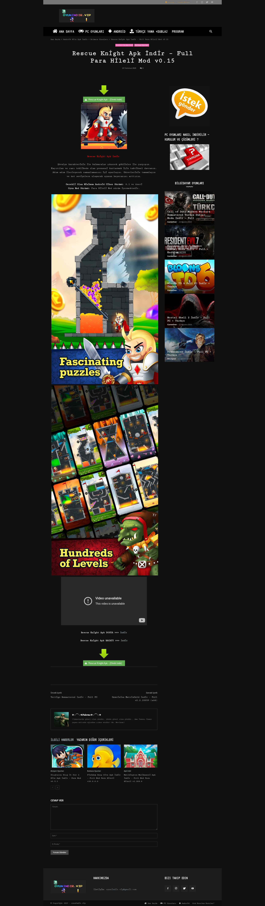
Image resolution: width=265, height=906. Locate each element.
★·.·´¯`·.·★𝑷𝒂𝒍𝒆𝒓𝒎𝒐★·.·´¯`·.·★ (86, 714)
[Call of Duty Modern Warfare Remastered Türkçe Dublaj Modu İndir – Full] (189, 208)
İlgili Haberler (62, 740)
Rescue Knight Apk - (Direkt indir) (105, 99)
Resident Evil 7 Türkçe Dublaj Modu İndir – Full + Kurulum (187, 249)
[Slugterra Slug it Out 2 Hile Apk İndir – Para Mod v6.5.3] (67, 756)
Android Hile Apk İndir (75, 39)
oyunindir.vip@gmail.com (121, 889)
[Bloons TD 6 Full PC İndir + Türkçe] (189, 276)
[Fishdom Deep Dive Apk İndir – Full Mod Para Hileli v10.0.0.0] (104, 756)
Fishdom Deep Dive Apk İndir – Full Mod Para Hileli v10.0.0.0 (104, 778)
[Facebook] (197, 2)
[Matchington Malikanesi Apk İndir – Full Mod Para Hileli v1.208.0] (140, 756)
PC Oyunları (94, 31)
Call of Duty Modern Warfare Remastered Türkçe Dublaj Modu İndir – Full (188, 215)
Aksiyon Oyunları (57, 771)
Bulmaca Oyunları (99, 39)
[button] (210, 31)
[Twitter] (207, 2)
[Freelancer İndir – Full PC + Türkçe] (189, 345)
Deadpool (171, 359)
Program (178, 31)
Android (118, 31)
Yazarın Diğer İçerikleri (95, 740)
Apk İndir (127, 771)
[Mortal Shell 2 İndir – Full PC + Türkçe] (189, 311)
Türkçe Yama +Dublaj (151, 31)
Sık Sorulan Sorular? (203, 903)
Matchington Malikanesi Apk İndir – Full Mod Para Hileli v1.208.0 (140, 778)
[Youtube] (212, 2)
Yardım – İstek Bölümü (178, 2)
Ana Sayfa (65, 31)
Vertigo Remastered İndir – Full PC (74, 697)
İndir (123, 632)
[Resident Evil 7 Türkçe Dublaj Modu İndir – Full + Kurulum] (189, 242)
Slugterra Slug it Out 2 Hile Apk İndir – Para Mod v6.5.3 (66, 778)
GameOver (172, 222)
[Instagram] (202, 2)
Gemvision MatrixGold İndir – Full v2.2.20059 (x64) (134, 699)
